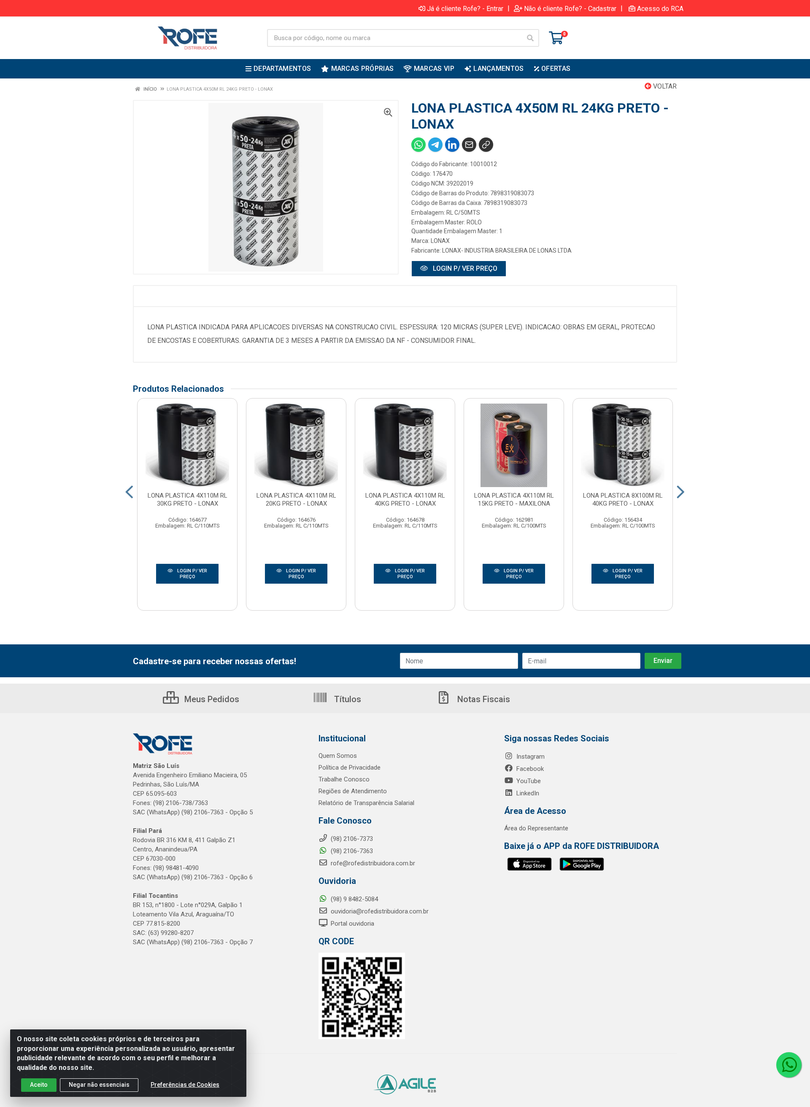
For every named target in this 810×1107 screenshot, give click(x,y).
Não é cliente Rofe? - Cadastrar (570, 8)
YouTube (528, 781)
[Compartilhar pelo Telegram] (435, 144)
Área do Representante (536, 828)
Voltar (664, 86)
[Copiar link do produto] (486, 144)
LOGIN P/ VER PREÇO (464, 268)
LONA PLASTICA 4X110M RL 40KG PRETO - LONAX (405, 499)
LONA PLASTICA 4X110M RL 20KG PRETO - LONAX (296, 499)
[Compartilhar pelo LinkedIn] (452, 144)
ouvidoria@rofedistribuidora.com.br (379, 911)
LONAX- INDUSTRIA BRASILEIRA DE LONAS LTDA (507, 250)
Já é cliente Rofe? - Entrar (465, 8)
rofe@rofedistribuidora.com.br (372, 863)
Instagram (530, 756)
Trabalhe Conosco (344, 779)
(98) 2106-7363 (351, 851)
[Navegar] (129, 492)
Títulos (346, 699)
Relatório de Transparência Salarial (366, 803)
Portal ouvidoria (351, 923)
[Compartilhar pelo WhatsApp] (418, 144)
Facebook (529, 769)
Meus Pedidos (210, 699)
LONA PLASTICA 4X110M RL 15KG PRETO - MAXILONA (514, 499)
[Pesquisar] (530, 38)
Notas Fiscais (482, 699)
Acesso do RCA (660, 8)
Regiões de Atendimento (353, 791)
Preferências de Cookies (185, 1084)
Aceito (39, 1084)
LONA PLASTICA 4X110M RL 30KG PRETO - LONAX (187, 499)
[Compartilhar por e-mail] (469, 144)
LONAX (440, 240)
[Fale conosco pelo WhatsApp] (789, 1064)
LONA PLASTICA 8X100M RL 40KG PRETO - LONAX (623, 499)
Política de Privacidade (350, 767)
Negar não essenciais (99, 1084)
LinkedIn (527, 793)
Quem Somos (338, 756)
